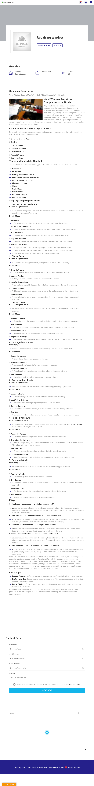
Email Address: (14, 654)
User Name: (13, 645)
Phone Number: (14, 664)
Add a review (45, 45)
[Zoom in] (85, 749)
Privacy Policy (74, 684)
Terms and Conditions (56, 684)
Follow (58, 45)
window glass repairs (74, 424)
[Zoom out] (85, 753)
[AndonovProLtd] (24, 2)
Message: (12, 673)
